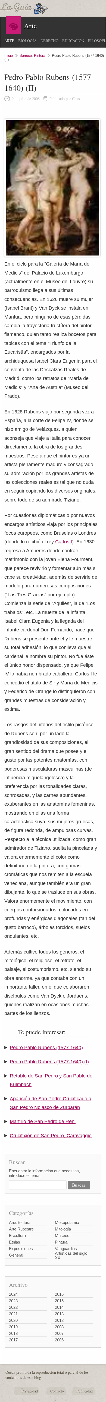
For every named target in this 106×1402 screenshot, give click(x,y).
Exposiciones (21, 1248)
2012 (59, 1320)
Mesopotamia (67, 1222)
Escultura (17, 1235)
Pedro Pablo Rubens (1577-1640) (46, 1047)
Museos (62, 1235)
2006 (59, 1340)
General (16, 1255)
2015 (59, 1300)
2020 (13, 1320)
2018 (13, 1333)
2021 (13, 1313)
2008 (59, 1327)
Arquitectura (19, 1222)
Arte (9, 40)
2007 (59, 1333)
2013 (59, 1313)
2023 (13, 1300)
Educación (73, 40)
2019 (13, 1327)
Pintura (39, 56)
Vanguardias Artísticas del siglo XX (71, 1253)
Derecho (49, 40)
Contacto (57, 1391)
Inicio (8, 56)
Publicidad (84, 1391)
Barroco (26, 56)
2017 (13, 1340)
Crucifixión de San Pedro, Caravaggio (51, 1135)
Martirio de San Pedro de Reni (43, 1121)
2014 (59, 1307)
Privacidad (29, 1391)
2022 (13, 1307)
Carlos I (63, 541)
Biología (27, 40)
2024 (13, 1294)
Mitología (63, 1229)
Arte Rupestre (21, 1229)
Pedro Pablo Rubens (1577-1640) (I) (49, 1061)
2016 (59, 1294)
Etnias (14, 1242)
